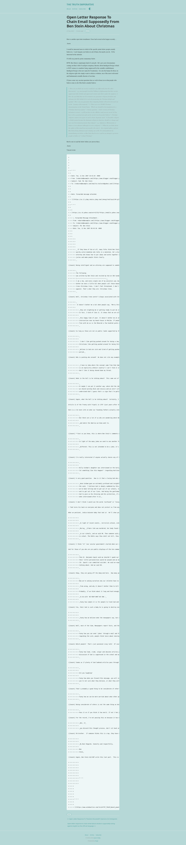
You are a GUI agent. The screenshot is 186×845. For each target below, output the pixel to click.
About (69, 9)
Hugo (96, 841)
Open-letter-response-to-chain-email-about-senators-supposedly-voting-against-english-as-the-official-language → (91, 825)
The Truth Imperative (80, 4)
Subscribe (82, 9)
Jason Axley (97, 838)
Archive (74, 9)
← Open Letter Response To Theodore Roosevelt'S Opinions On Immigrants (92, 819)
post (87, 31)
